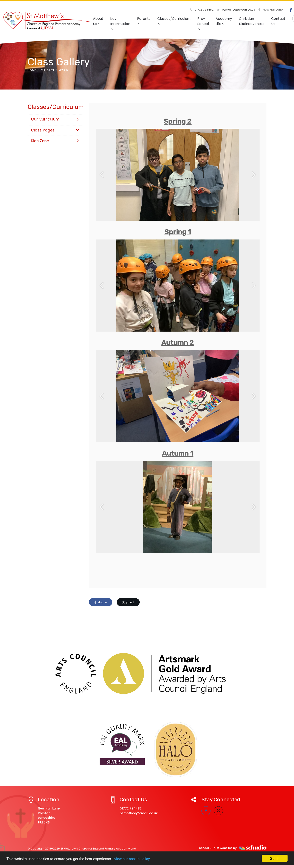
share (101, 602)
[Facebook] (291, 10)
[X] (218, 810)
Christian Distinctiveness (251, 21)
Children (47, 70)
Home (32, 70)
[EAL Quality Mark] (122, 745)
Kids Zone (40, 141)
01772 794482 (204, 10)
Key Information (120, 21)
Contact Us (278, 21)
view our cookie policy (132, 858)
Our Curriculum (45, 119)
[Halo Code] (175, 749)
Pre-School (203, 21)
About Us (98, 21)
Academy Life (224, 21)
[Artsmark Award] (147, 673)
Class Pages (43, 130)
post (129, 602)
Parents (143, 18)
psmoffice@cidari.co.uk (238, 10)
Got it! (275, 858)
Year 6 (63, 70)
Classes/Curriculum (173, 18)
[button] (102, 175)
